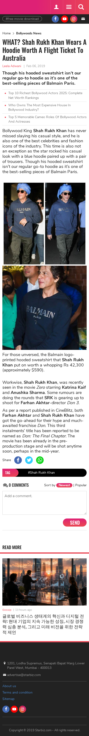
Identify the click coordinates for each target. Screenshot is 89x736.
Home (6, 33)
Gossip (6, 610)
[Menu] (68, 7)
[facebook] (55, 19)
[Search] (81, 7)
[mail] (83, 19)
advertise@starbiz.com (24, 675)
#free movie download (22, 19)
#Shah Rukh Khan (41, 472)
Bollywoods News (28, 33)
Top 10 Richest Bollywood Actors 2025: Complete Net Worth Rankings (45, 95)
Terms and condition (17, 692)
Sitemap (8, 699)
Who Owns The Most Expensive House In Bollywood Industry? (39, 107)
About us (9, 686)
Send (75, 522)
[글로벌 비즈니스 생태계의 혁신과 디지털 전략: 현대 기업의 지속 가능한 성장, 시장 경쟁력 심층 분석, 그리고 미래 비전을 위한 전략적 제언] (44, 582)
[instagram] (73, 19)
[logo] (14, 6)
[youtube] (64, 19)
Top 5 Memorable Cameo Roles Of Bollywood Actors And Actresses (47, 119)
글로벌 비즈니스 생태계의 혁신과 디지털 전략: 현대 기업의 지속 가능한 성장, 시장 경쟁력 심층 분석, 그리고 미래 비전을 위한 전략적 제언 (43, 624)
